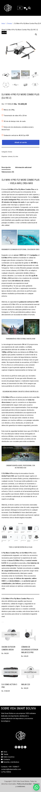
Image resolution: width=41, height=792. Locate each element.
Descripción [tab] (6, 167)
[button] (36, 34)
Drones (9, 23)
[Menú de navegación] (19, 8)
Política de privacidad (24, 784)
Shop (3, 30)
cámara (10, 156)
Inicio (3, 23)
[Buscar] (29, 8)
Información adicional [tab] (23, 167)
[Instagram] (19, 747)
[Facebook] (16, 747)
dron (16, 156)
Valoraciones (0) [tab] (8, 172)
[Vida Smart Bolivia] (8, 7)
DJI (14, 156)
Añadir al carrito (21, 142)
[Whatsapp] (25, 747)
